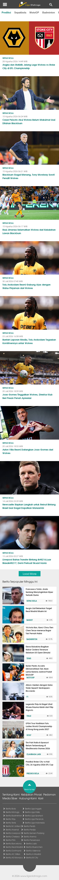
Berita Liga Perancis (34, 819)
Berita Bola (11, 808)
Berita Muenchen (34, 846)
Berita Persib (29, 826)
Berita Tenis (11, 822)
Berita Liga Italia (32, 812)
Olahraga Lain (34, 754)
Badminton (48, 12)
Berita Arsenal (12, 829)
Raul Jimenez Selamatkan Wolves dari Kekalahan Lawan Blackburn (29, 231)
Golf (29, 735)
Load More (29, 574)
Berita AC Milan (13, 854)
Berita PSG (10, 840)
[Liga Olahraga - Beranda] (29, 4)
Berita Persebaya (32, 840)
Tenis (29, 658)
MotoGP (34, 12)
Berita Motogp (12, 812)
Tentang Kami (11, 794)
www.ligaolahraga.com (33, 876)
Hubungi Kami (28, 798)
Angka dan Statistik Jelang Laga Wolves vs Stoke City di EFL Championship (28, 66)
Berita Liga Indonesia (35, 822)
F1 (27, 696)
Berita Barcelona (13, 843)
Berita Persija (30, 829)
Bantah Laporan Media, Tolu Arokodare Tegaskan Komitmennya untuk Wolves (29, 341)
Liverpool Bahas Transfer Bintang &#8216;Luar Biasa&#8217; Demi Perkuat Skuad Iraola (26, 561)
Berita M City (32, 857)
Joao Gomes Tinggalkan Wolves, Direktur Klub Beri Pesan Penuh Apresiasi (27, 396)
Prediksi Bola (33, 773)
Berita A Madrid (33, 854)
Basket (30, 619)
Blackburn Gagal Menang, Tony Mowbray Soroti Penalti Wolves (28, 176)
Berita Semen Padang (34, 833)
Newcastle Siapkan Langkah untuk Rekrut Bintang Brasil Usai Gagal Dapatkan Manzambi (29, 506)
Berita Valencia (33, 850)
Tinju (29, 715)
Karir (40, 798)
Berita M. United (13, 826)
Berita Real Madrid (14, 846)
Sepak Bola (8, 58)
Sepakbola (20, 12)
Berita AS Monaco (14, 857)
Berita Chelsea (13, 836)
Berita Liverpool (13, 833)
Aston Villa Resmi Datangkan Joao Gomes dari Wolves (27, 451)
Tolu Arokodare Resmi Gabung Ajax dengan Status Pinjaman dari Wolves (26, 286)
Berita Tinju (10, 819)
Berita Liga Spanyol (34, 815)
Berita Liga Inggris (33, 808)
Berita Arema (30, 836)
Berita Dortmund (13, 850)
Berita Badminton (14, 815)
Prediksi (6, 12)
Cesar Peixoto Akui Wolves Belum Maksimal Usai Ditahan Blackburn (28, 121)
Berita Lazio (31, 843)
